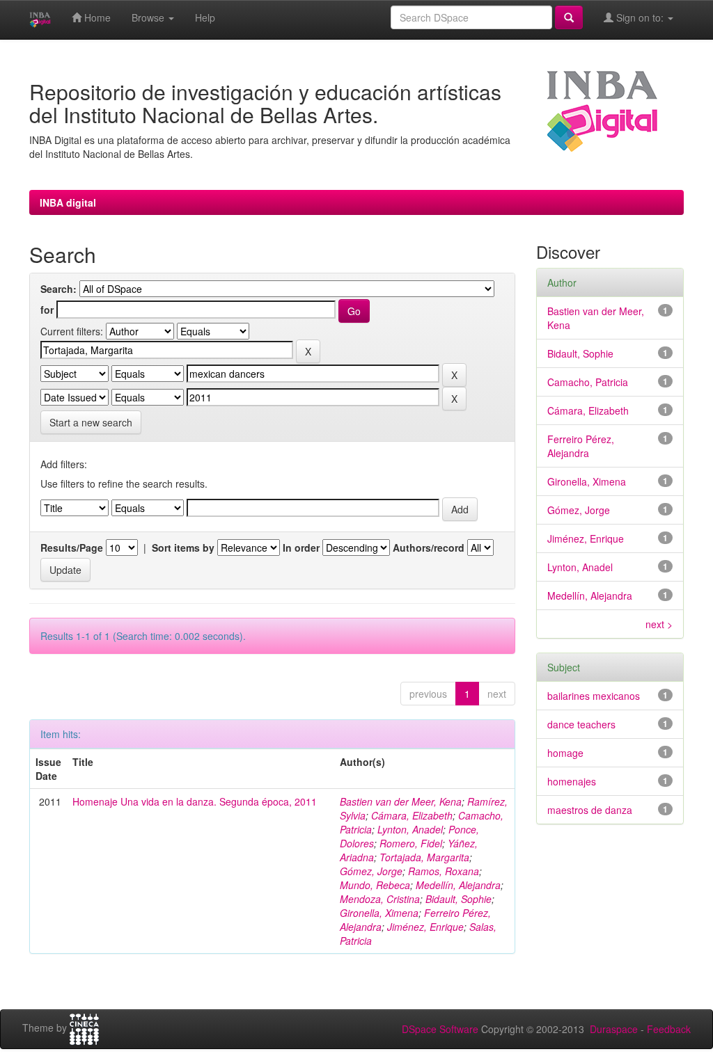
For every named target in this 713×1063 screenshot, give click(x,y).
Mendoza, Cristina (380, 899)
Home (96, 17)
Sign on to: (639, 17)
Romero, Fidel (410, 843)
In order (301, 547)
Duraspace (614, 1029)
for (47, 310)
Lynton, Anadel (410, 829)
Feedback (669, 1029)
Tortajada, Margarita (424, 857)
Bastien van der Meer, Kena (401, 801)
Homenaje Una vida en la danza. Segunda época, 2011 (194, 801)
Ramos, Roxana (443, 871)
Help (205, 17)
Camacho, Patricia (587, 382)
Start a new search (90, 422)
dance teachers (581, 724)
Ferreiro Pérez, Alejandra (580, 446)
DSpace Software (440, 1029)
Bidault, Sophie (458, 899)
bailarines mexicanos (593, 696)
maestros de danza (589, 810)
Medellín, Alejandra (458, 885)
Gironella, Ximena (379, 913)
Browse (149, 17)
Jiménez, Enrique (425, 927)
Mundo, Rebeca (375, 885)
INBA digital (68, 202)
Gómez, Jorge (371, 871)
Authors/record (428, 547)
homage (565, 753)
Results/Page (71, 547)
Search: (58, 289)
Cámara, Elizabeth (412, 815)
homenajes (571, 781)
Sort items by (183, 547)
